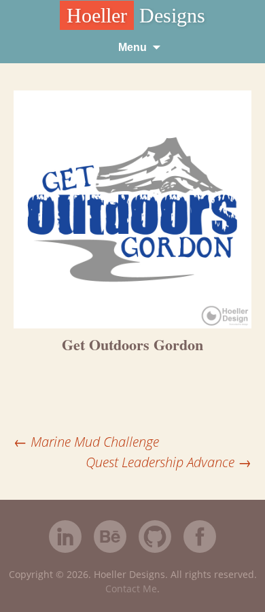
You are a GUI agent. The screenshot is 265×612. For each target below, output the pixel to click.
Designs (136, 15)
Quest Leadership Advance (168, 462)
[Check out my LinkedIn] (65, 538)
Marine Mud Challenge (86, 441)
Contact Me (131, 588)
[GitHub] (155, 549)
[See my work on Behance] (110, 538)
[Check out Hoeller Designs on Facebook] (200, 538)
